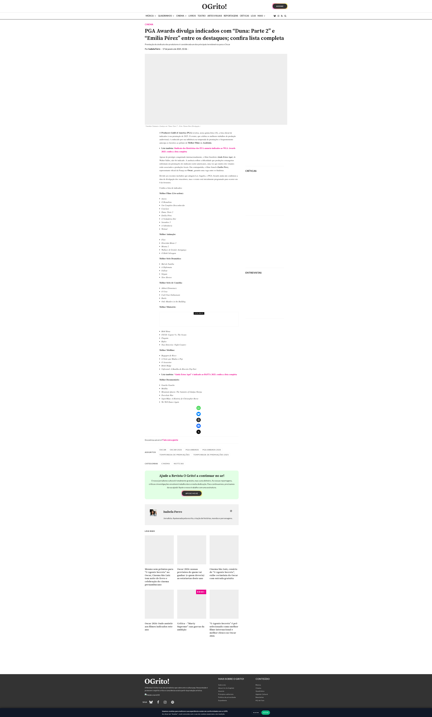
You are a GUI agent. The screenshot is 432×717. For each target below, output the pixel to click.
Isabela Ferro (154, 49)
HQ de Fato (260, 700)
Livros (192, 16)
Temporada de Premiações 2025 (211, 455)
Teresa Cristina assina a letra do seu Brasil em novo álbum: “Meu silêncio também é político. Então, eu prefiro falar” (263, 308)
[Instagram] (278, 15)
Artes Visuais (214, 16)
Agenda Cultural (262, 694)
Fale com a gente (170, 440)
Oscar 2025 (176, 450)
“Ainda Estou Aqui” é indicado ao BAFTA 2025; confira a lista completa (205, 374)
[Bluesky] (275, 15)
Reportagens (231, 16)
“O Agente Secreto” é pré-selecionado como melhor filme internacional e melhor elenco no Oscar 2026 (224, 629)
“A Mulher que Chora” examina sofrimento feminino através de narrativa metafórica (271, 207)
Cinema (180, 16)
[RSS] (282, 15)
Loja (253, 16)
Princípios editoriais (226, 694)
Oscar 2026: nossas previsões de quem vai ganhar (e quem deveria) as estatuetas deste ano (190, 574)
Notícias (179, 463)
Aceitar (265, 712)
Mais (260, 16)
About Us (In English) (226, 688)
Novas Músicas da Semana (190, 316)
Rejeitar (256, 712)
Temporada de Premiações (174, 455)
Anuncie (221, 691)
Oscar (162, 450)
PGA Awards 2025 (211, 450)
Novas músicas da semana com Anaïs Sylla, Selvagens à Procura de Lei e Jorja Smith (203, 321)
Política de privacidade (227, 697)
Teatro (202, 16)
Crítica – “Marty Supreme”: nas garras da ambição (190, 626)
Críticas (244, 16)
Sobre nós (222, 685)
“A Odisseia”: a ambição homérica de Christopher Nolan (272, 179)
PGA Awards (192, 450)
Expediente (222, 700)
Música (150, 16)
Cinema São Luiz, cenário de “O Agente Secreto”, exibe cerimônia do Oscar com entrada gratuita (224, 574)
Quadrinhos (165, 16)
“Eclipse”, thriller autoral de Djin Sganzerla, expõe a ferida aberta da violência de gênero (270, 193)
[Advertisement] (264, 147)
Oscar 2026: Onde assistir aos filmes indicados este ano (159, 626)
